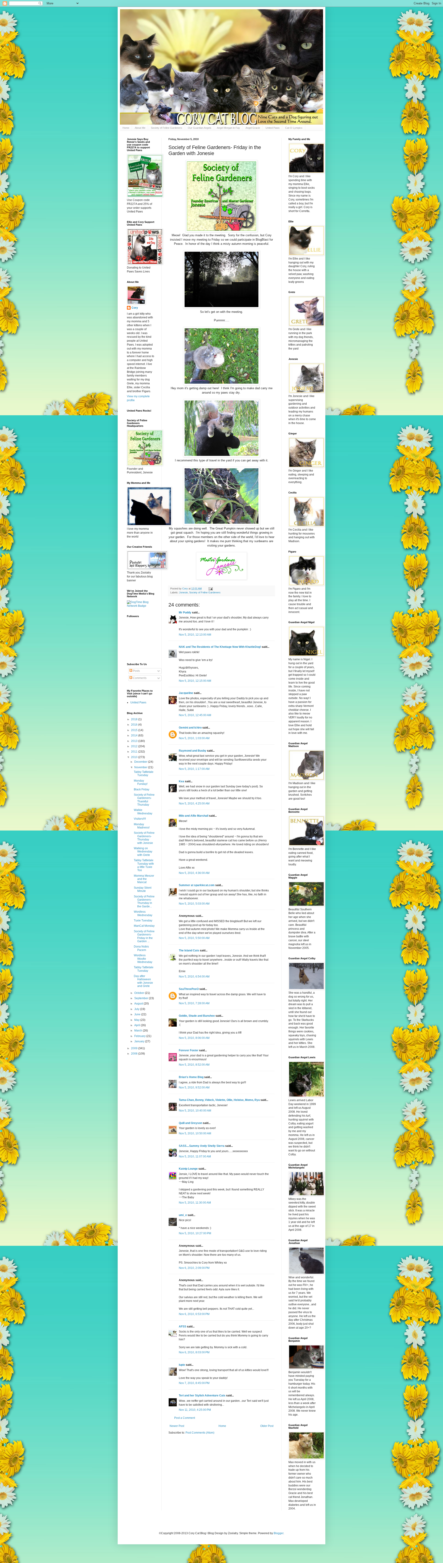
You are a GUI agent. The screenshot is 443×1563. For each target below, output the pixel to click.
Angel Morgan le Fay (228, 127)
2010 (134, 757)
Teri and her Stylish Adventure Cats (202, 1395)
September (141, 998)
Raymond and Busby (192, 750)
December (141, 761)
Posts (136, 670)
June (137, 1014)
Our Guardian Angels (199, 127)
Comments (139, 678)
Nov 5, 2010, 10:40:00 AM (195, 1110)
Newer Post (177, 1426)
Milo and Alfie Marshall (193, 815)
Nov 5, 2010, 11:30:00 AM (195, 1202)
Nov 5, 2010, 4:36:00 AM (194, 873)
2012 (134, 746)
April (137, 1025)
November (141, 767)
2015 (134, 730)
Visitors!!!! (140, 818)
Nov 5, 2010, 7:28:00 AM (194, 1003)
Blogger (278, 1533)
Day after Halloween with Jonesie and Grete (143, 981)
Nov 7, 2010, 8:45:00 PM (194, 1383)
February (140, 1036)
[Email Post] (210, 588)
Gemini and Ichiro (190, 727)
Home (126, 127)
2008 (134, 1053)
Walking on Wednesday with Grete (143, 852)
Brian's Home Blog (191, 1077)
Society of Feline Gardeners (166, 127)
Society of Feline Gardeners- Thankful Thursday (144, 799)
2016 (134, 724)
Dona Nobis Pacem (141, 948)
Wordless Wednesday (143, 913)
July (137, 1009)
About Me (140, 127)
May (137, 1020)
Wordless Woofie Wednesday (143, 959)
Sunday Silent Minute (142, 889)
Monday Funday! (140, 782)
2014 (134, 735)
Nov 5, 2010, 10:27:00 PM (195, 1233)
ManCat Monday (144, 925)
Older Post (266, 1426)
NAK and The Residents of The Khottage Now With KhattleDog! (220, 647)
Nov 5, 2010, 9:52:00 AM (194, 1087)
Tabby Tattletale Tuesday (143, 773)
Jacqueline (186, 693)
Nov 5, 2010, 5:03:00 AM (194, 903)
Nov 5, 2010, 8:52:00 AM (194, 1064)
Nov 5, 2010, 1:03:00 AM (194, 738)
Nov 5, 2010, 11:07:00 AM (195, 1156)
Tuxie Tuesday (143, 920)
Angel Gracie (252, 127)
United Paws (273, 127)
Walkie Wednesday (143, 811)
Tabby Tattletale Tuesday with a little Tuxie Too (144, 865)
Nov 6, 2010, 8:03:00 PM (194, 1352)
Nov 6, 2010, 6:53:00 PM (194, 1314)
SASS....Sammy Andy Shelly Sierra (201, 1146)
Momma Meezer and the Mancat (144, 879)
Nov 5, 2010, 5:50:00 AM (194, 938)
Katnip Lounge (188, 1168)
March (138, 1030)
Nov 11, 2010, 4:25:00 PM (195, 1409)
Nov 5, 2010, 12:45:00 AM (195, 715)
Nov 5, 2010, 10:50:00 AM (195, 1133)
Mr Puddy (185, 612)
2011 (134, 751)
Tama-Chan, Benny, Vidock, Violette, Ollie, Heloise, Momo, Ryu (219, 1100)
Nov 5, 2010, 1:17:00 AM (194, 769)
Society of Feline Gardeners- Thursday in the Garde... (144, 901)
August (139, 1003)
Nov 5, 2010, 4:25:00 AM (194, 803)
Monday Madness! (142, 826)
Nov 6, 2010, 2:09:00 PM (194, 1268)
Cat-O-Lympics (293, 127)
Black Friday (141, 789)
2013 (134, 741)
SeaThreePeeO (189, 989)
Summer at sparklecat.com (197, 885)
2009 (134, 1048)
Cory (135, 307)
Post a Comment (184, 1418)
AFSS (182, 1326)
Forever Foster (188, 1050)
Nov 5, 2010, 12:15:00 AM (195, 680)
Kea (181, 781)
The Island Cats (189, 950)
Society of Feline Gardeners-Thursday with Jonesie (144, 837)
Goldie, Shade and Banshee (197, 1015)
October (139, 993)
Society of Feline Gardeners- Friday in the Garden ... (144, 936)
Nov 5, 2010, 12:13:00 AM (195, 634)
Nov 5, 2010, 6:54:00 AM (194, 976)
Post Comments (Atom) (200, 1432)
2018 (134, 719)
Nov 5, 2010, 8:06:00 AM (194, 1038)
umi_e (183, 1215)
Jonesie (183, 592)
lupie (182, 1364)
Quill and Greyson (190, 1123)
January (139, 1041)
